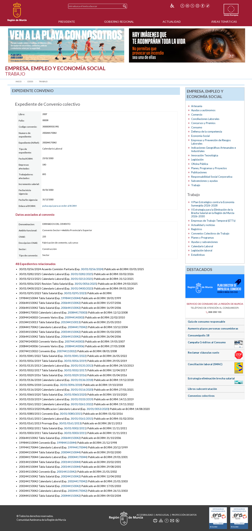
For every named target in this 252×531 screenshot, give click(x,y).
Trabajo (43, 81)
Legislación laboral (201, 250)
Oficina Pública (199, 163)
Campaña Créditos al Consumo (207, 342)
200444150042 (70, 495)
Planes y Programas (202, 237)
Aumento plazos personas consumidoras (213, 328)
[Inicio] (17, 12)
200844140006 (74, 346)
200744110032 (66, 351)
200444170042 (77, 327)
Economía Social (200, 135)
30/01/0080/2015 (71, 413)
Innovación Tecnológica (204, 155)
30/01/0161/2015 (82, 418)
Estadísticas (198, 254)
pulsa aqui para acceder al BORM (59, 205)
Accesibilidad (145, 514)
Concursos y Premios (203, 123)
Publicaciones (199, 172)
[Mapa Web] (160, 521)
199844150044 (70, 298)
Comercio (196, 114)
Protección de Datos (184, 514)
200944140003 (74, 317)
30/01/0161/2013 (70, 423)
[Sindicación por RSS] (177, 521)
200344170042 (77, 490)
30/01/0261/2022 (82, 404)
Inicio (18, 81)
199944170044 (77, 447)
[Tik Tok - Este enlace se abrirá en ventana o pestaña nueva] (207, 6)
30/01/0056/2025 (85, 283)
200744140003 (74, 341)
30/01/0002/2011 (75, 428)
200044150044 (70, 452)
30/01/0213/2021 (82, 278)
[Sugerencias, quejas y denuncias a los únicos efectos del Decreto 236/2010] (172, 521)
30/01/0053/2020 (97, 409)
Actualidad (172, 21)
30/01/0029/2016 (75, 375)
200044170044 (77, 457)
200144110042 (66, 471)
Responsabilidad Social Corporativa (211, 176)
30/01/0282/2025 (82, 274)
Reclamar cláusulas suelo (203, 352)
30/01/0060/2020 (75, 394)
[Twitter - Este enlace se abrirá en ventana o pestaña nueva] (192, 6)
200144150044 (70, 462)
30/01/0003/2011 (75, 433)
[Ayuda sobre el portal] (166, 521)
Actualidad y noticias (203, 225)
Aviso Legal (162, 514)
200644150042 (70, 302)
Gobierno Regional (119, 21)
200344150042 (70, 486)
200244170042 (77, 481)
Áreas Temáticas (224, 21)
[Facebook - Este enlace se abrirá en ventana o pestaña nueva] (202, 6)
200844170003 (77, 312)
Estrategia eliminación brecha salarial (211, 378)
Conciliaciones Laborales (205, 118)
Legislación (197, 159)
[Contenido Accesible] (175, 6)
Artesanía (196, 106)
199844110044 (66, 442)
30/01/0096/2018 (71, 384)
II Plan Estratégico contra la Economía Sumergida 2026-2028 (212, 204)
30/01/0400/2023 (82, 288)
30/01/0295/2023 (75, 293)
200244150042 (70, 476)
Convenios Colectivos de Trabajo (210, 233)
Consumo (196, 127)
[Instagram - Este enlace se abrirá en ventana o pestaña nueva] (197, 6)
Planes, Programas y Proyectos (209, 168)
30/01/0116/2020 (82, 389)
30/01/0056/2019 (75, 360)
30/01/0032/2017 (75, 370)
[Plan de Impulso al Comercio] (214, 286)
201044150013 (70, 322)
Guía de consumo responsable (206, 321)
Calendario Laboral (202, 246)
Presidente (66, 21)
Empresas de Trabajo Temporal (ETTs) (213, 220)
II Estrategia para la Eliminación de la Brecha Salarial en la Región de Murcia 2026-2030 (212, 213)
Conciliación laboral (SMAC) (205, 364)
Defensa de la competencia (206, 131)
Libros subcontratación (202, 388)
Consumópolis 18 (198, 335)
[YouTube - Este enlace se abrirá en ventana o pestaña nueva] (187, 6)
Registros (196, 229)
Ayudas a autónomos (203, 110)
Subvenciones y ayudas (204, 180)
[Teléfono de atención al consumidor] (214, 308)
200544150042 (70, 331)
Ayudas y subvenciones (204, 242)
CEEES (30, 81)
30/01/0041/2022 (75, 355)
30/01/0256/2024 (92, 269)
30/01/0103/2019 (82, 399)
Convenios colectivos (201, 395)
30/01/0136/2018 (82, 380)
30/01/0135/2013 (82, 365)
